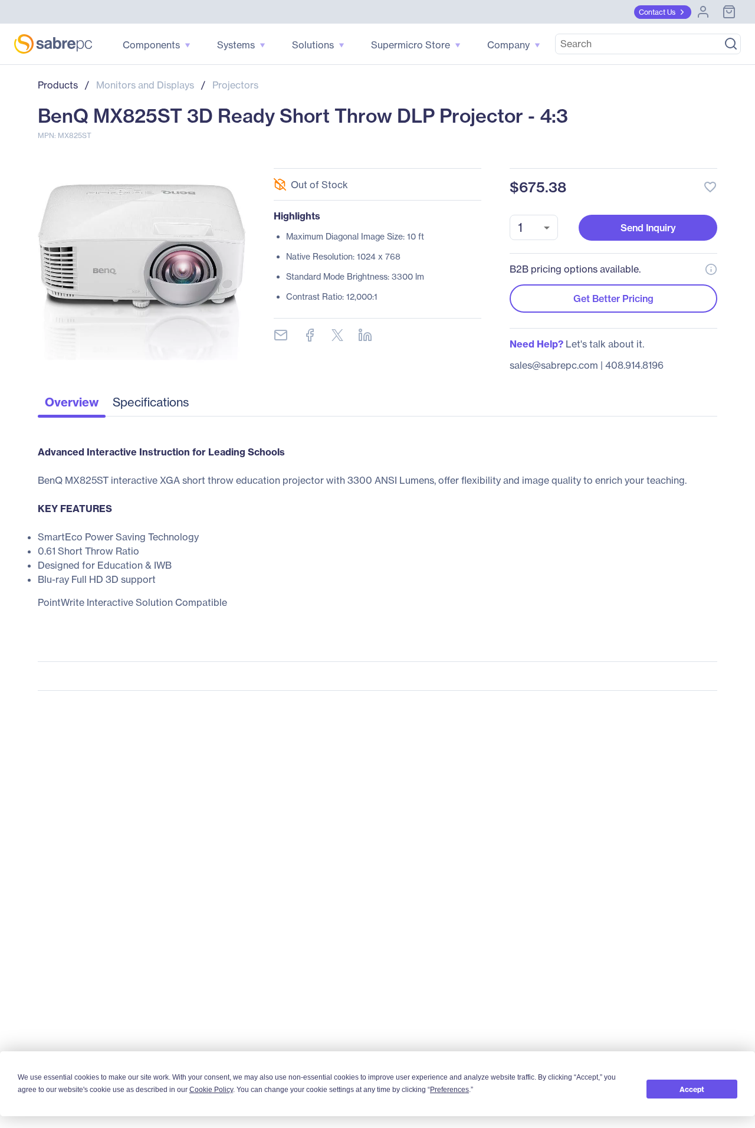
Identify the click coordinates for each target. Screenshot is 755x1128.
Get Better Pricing (613, 298)
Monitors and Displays (145, 85)
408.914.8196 (634, 365)
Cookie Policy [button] (211, 1090)
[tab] (72, 405)
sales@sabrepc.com (554, 365)
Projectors (235, 85)
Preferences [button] (449, 1090)
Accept (692, 1089)
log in (638, 155)
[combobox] (534, 227)
